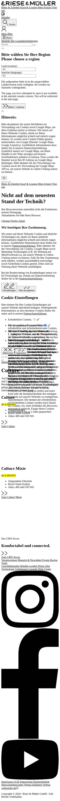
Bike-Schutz (45, 7)
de (15, 788)
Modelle (6, 41)
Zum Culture (8, 426)
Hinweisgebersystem (12, 784)
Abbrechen (8, 353)
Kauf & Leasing (29, 7)
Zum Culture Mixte (11, 497)
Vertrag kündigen (33, 784)
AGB (16, 781)
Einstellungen (9, 290)
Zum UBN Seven (10, 557)
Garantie (33, 569)
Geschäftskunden (10, 566)
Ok (4, 178)
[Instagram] (30, 599)
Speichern (21, 353)
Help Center (44, 569)
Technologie (8, 569)
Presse (41, 566)
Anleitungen (21, 569)
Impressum (7, 781)
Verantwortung (9, 560)
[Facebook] (30, 684)
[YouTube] (30, 760)
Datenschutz (27, 781)
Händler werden (29, 566)
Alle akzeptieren (26, 290)
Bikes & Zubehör (10, 7)
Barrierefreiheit (41, 781)
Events (46, 560)
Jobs (47, 566)
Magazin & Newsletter (30, 560)
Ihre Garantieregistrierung (24, 41)
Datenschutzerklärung (23, 245)
